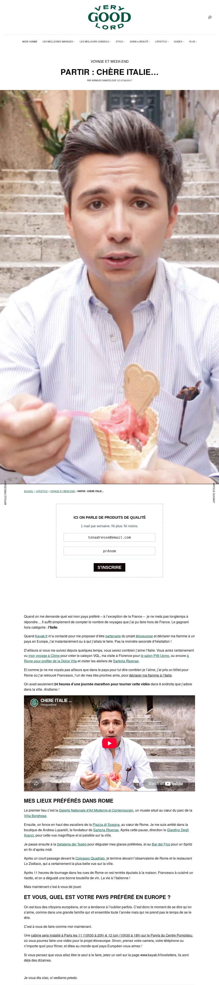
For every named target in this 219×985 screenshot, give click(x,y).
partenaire (113, 635)
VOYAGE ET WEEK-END (110, 61)
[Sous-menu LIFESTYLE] (168, 41)
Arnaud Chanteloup (104, 80)
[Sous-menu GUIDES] (183, 41)
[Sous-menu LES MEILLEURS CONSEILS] (110, 41)
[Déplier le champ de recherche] (210, 17)
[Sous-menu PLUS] (196, 41)
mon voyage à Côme (44, 655)
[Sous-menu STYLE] (124, 41)
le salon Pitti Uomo (155, 655)
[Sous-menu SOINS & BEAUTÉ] (149, 41)
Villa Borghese (35, 815)
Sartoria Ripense (126, 660)
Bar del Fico (161, 844)
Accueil (28, 491)
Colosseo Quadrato (90, 858)
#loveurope (144, 635)
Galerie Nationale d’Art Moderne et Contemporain (96, 810)
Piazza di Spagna (106, 824)
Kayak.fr (41, 635)
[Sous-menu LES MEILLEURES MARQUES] (74, 41)
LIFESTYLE (42, 491)
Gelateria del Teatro (72, 844)
